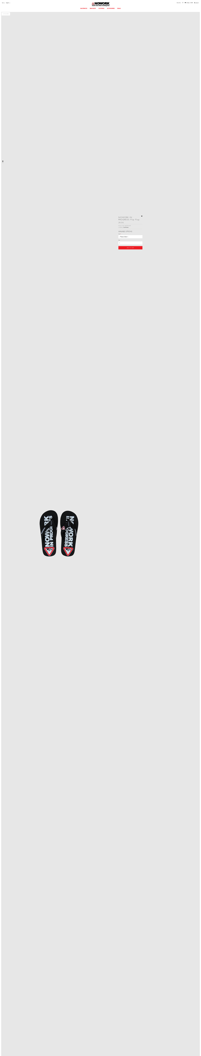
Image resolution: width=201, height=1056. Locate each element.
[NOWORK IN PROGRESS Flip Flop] (58, 533)
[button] (2, 161)
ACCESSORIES (111, 8)
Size (119, 234)
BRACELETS (93, 8)
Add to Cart (130, 247)
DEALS (119, 8)
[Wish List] (182, 2)
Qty (119, 240)
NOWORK (101, 3)
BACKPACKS (83, 8)
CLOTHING (101, 8)
